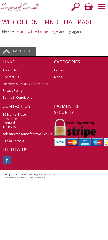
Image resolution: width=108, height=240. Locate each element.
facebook (7, 160)
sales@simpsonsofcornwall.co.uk (27, 134)
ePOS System (27, 177)
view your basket (88, 6)
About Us (10, 70)
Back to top (23, 51)
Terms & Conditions (17, 97)
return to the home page (36, 31)
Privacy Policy (13, 90)
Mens (58, 77)
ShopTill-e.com (42, 177)
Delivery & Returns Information (25, 84)
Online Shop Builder (11, 177)
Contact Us (11, 77)
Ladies (59, 70)
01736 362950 (13, 140)
